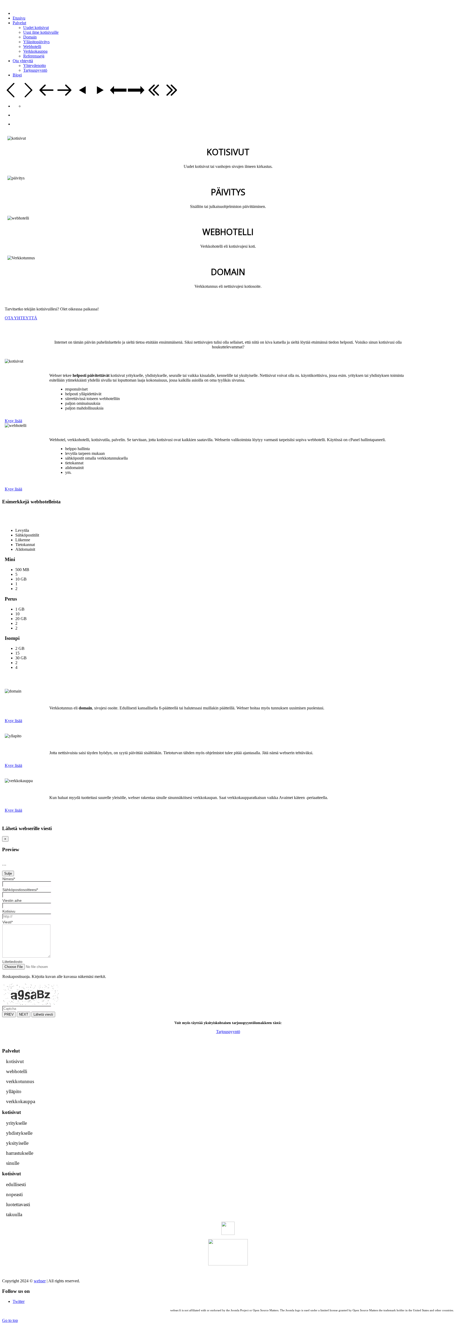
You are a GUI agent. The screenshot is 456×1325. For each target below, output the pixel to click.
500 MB (22, 569)
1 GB (20, 609)
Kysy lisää (13, 420)
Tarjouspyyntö (228, 1031)
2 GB (20, 648)
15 (17, 653)
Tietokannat (25, 544)
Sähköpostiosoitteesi (20, 890)
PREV (9, 1014)
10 (17, 614)
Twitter (19, 1301)
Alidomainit (25, 549)
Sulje (8, 873)
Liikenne (22, 540)
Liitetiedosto (12, 961)
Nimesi (8, 879)
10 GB (21, 579)
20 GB (21, 618)
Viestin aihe (12, 900)
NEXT (23, 1014)
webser (40, 1281)
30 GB (21, 658)
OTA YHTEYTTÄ (21, 318)
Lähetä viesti (43, 1014)
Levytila (22, 530)
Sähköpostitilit (27, 535)
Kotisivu (8, 911)
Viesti (7, 922)
